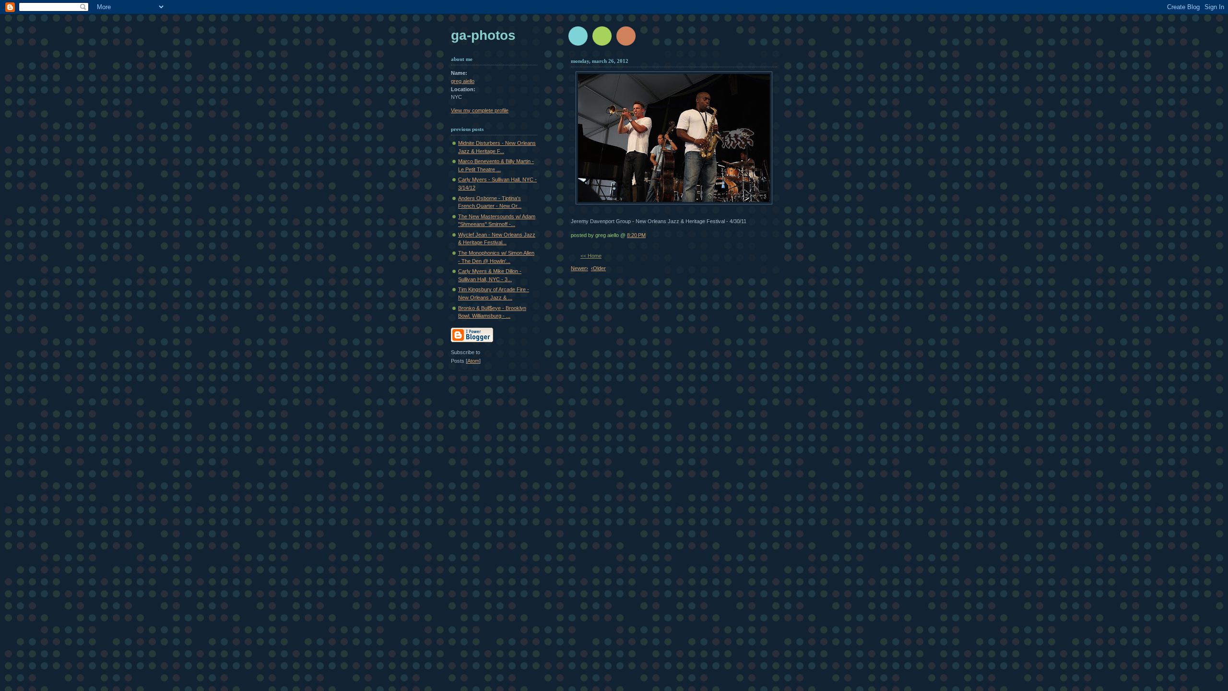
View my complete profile (479, 110)
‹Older (598, 268)
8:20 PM (636, 235)
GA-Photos (483, 35)
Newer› (579, 268)
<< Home (591, 256)
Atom (473, 361)
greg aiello (462, 81)
